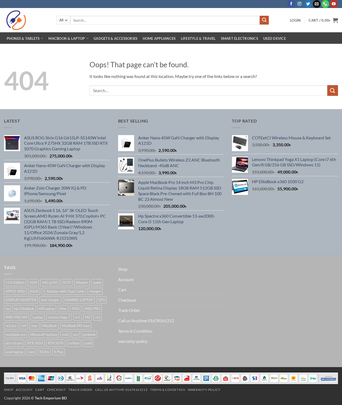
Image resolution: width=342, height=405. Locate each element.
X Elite (44, 352)
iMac (63, 308)
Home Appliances (159, 38)
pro (75, 334)
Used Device (274, 38)
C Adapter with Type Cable (63, 291)
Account (126, 279)
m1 (77, 317)
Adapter (82, 282)
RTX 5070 (56, 343)
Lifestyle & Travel (198, 38)
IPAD (76, 308)
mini (65, 334)
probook (89, 334)
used (88, 343)
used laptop (14, 352)
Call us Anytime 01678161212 (146, 320)
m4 (23, 326)
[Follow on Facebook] (291, 4)
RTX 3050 (35, 343)
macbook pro (15, 334)
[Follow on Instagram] (300, 4)
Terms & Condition (135, 330)
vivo (31, 352)
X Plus (58, 352)
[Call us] (325, 4)
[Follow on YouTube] (334, 4)
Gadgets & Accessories (115, 38)
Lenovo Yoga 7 (59, 317)
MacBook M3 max (76, 326)
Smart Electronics (239, 38)
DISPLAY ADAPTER (21, 300)
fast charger (50, 300)
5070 (66, 282)
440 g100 (49, 282)
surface (74, 343)
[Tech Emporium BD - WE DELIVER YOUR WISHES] (26, 20)
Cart (122, 289)
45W (33, 282)
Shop (122, 269)
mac (34, 326)
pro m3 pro (14, 343)
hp (7, 308)
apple (97, 282)
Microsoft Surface (43, 334)
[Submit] (264, 20)
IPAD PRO (92, 308)
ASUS (34, 291)
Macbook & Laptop (66, 38)
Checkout (127, 299)
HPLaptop (47, 308)
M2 (87, 317)
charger (95, 291)
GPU (101, 300)
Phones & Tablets (23, 38)
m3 (97, 317)
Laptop (37, 317)
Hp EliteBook (24, 308)
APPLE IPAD (15, 291)
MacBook (49, 326)
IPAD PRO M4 (17, 317)
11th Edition (15, 282)
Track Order (129, 310)
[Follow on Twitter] (308, 4)
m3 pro (11, 326)
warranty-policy (132, 341)
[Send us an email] (317, 4)
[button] (295, 20)
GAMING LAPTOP (78, 300)
